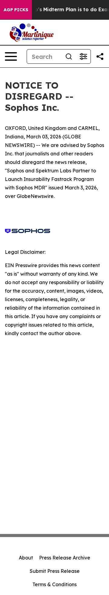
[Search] (68, 56)
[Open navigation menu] (11, 56)
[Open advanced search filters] (83, 56)
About (26, 558)
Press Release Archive (64, 558)
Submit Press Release (55, 571)
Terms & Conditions (54, 584)
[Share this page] (100, 56)
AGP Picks (16, 9)
